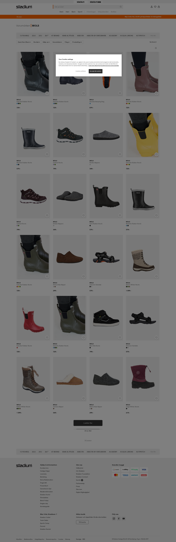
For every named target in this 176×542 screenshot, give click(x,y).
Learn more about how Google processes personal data (103, 65)
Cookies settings (81, 71)
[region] (89, 65)
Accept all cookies (95, 71)
